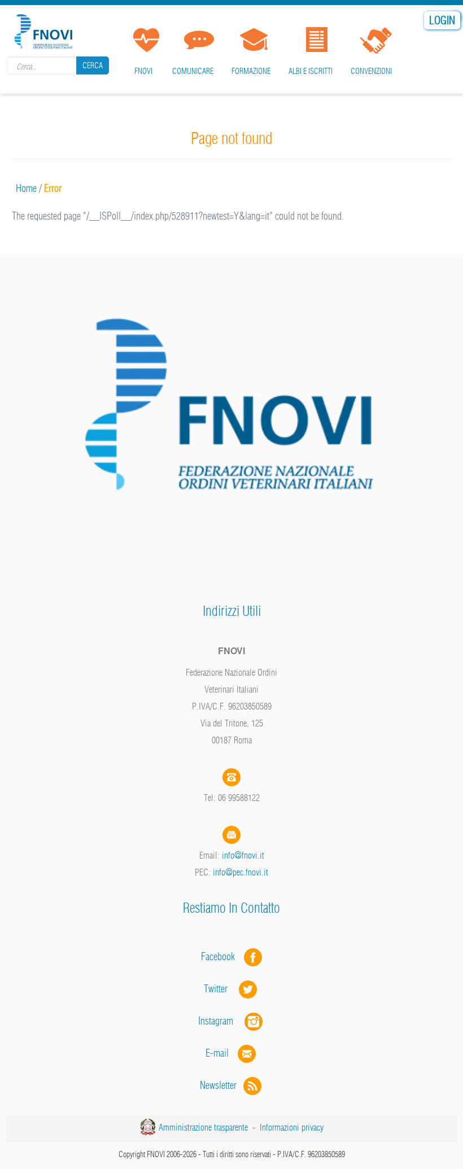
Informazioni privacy (292, 1127)
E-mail (217, 1053)
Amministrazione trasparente (203, 1127)
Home (26, 188)
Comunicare (192, 71)
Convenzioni (371, 71)
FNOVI (143, 71)
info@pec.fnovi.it (240, 872)
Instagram (221, 1020)
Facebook (221, 956)
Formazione (250, 71)
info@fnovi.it (243, 855)
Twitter (221, 988)
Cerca (92, 65)
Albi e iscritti (311, 71)
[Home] (45, 29)
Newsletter (221, 1085)
